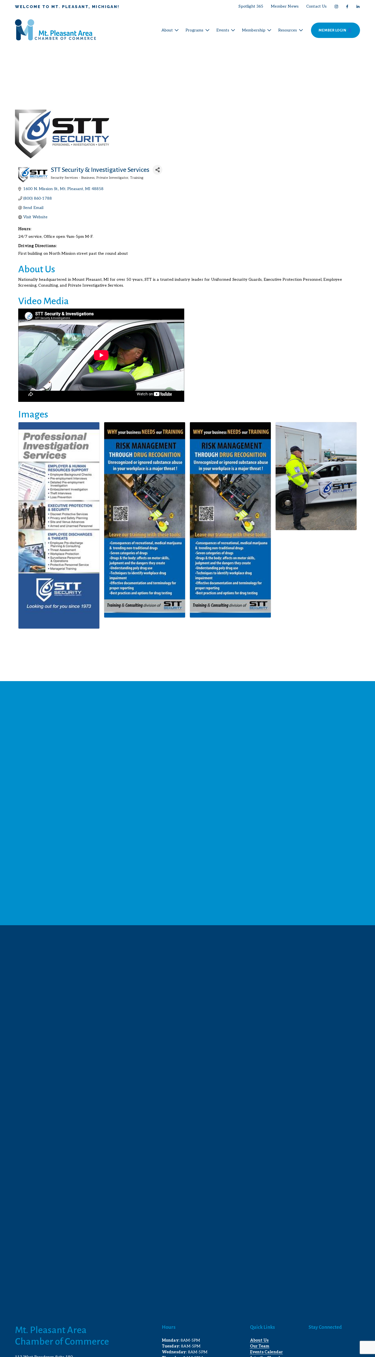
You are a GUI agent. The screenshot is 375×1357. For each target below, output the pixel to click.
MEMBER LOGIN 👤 (335, 30)
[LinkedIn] (358, 6)
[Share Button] (157, 170)
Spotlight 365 (250, 6)
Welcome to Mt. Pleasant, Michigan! (67, 6)
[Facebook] (347, 6)
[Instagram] (336, 6)
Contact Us (316, 6)
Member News (285, 6)
